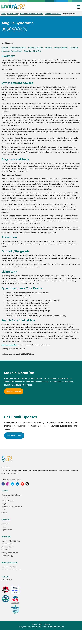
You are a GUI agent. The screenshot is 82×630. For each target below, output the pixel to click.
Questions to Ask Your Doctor (12, 51)
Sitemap (47, 624)
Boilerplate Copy (7, 556)
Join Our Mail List (14, 435)
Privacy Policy (37, 624)
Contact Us (5, 577)
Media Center (6, 537)
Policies (4, 510)
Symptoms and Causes (18, 48)
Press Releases (7, 544)
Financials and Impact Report (12, 507)
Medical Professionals (10, 563)
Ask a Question (7, 580)
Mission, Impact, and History (11, 495)
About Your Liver (7, 547)
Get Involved (6, 520)
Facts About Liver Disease (11, 541)
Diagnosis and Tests (35, 48)
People (4, 504)
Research (5, 498)
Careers (4, 513)
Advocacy (5, 524)
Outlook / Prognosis (61, 48)
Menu (78, 8)
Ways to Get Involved (9, 567)
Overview (5, 48)
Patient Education (8, 501)
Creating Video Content (10, 553)
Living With (74, 48)
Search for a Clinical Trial (32, 51)
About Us (5, 491)
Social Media (6, 550)
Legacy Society (7, 530)
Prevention (48, 48)
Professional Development (11, 570)
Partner (4, 527)
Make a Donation (14, 391)
